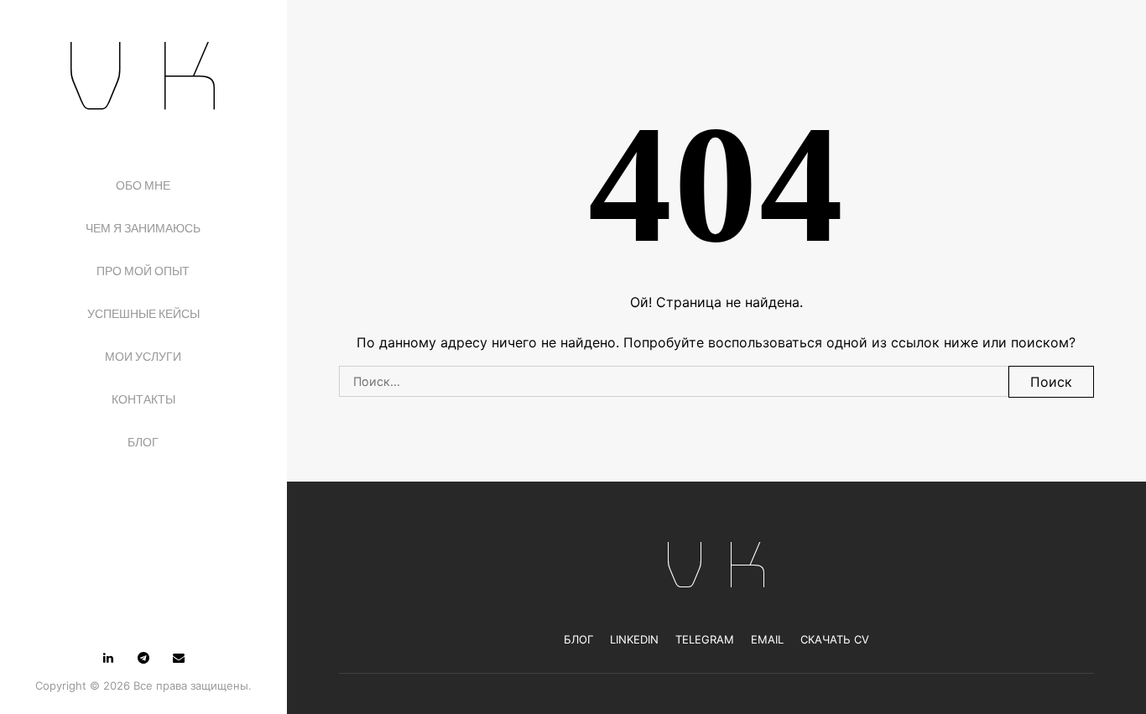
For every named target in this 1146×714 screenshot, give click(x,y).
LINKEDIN (634, 639)
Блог (143, 442)
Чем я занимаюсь (143, 228)
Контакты (143, 399)
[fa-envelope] (178, 657)
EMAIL (767, 639)
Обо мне (143, 185)
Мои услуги (143, 356)
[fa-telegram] (143, 657)
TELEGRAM (704, 639)
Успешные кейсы (143, 313)
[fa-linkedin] (108, 657)
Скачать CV (834, 639)
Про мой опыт (143, 271)
